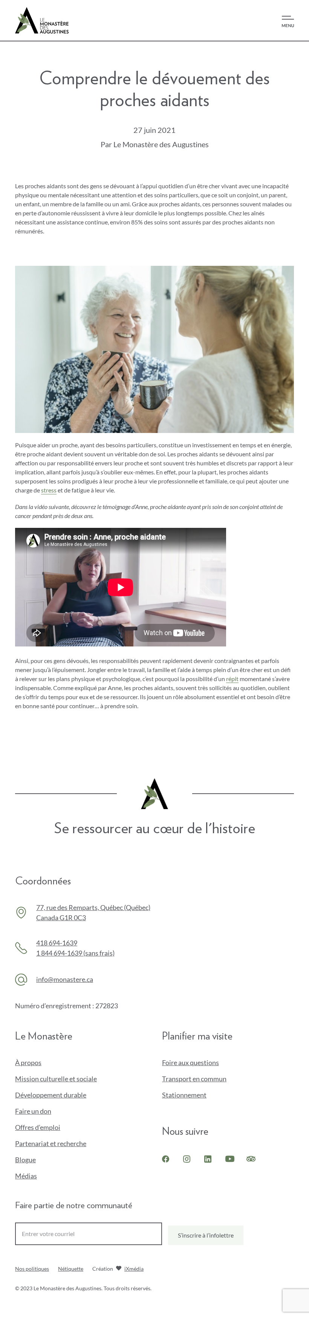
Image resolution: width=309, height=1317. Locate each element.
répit (232, 678)
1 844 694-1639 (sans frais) (75, 953)
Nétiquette (70, 1268)
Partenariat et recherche (50, 1143)
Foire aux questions (190, 1062)
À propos (28, 1062)
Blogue (25, 1159)
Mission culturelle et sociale (56, 1079)
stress (49, 490)
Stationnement (184, 1095)
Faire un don (45, 1111)
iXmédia (134, 1269)
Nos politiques (32, 1268)
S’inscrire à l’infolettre (206, 1235)
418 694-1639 (56, 943)
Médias (26, 1176)
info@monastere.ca (64, 979)
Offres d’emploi (37, 1127)
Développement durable (50, 1095)
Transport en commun (194, 1079)
